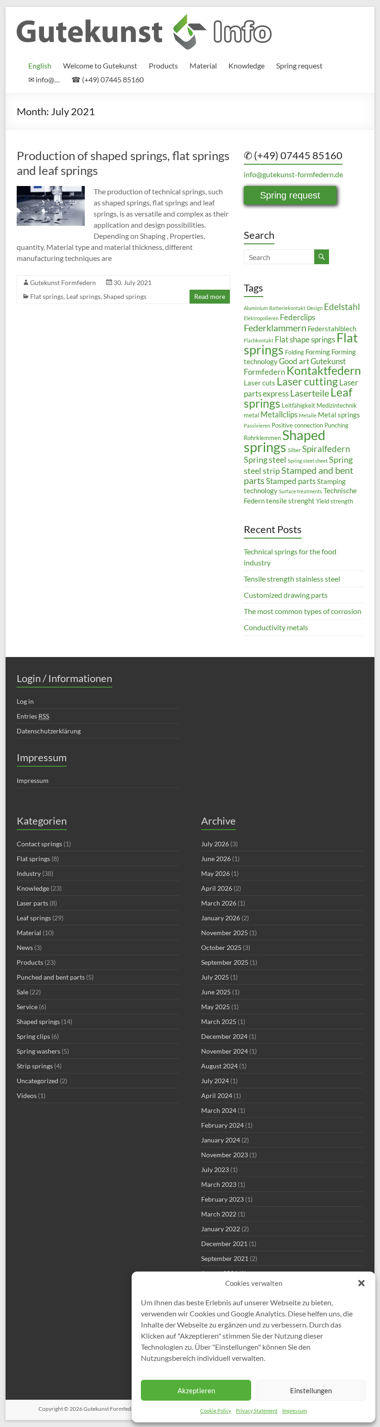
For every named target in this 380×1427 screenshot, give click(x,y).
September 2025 (224, 962)
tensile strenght (290, 500)
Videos (27, 1095)
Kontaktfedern (323, 370)
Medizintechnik (337, 405)
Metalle (308, 415)
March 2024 (218, 1110)
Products (163, 65)
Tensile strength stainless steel (292, 578)
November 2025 (224, 933)
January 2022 (220, 1229)
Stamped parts (291, 481)
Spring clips (33, 1036)
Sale (22, 992)
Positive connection (297, 425)
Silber (294, 450)
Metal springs (339, 414)
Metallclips (279, 414)
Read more (209, 296)
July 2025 (215, 977)
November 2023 (224, 1155)
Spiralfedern (326, 448)
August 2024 (219, 1066)
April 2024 (216, 1095)
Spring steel (265, 459)
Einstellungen (311, 1390)
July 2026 (215, 844)
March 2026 (218, 903)
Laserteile (309, 392)
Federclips (297, 317)
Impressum (294, 1411)
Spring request (299, 65)
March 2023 (218, 1184)
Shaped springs (124, 296)
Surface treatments (300, 491)
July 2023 (215, 1169)
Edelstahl (342, 306)
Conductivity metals (276, 627)
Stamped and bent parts (298, 475)
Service (27, 1007)
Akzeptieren (196, 1390)
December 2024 (224, 1036)
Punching (336, 425)
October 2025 (221, 947)
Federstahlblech (332, 328)
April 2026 (216, 888)
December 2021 (224, 1243)
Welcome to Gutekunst (100, 65)
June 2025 (216, 992)
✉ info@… (44, 79)
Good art (294, 361)
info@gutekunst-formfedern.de (293, 174)
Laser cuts (259, 382)
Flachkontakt (258, 340)
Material (203, 65)
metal (251, 415)
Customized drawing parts (286, 594)
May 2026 (215, 873)
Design (315, 308)
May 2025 (215, 1007)
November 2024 (224, 1051)
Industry (29, 873)
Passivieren (257, 425)
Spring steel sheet (308, 461)
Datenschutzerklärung (49, 731)
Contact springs (39, 844)
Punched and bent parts (51, 977)
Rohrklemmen (262, 437)
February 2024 (222, 1125)
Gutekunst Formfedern (63, 282)
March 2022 (218, 1214)
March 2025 (218, 1021)
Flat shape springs (305, 339)
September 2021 (224, 1258)
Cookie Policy (215, 1411)
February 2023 (222, 1199)
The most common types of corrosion (302, 611)
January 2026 (220, 918)
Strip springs (35, 1066)
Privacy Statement (257, 1411)
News (25, 947)
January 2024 (220, 1140)
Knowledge (246, 65)
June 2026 (216, 858)
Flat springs (46, 296)
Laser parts (32, 903)
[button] (361, 1283)
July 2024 (215, 1081)
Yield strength (334, 501)
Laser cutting (307, 381)
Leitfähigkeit (298, 405)
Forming (317, 351)
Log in (25, 701)
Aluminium (256, 308)
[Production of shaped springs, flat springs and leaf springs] (51, 190)
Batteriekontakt (287, 308)
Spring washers (38, 1051)
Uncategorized (37, 1081)
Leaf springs (83, 296)
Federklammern (275, 327)
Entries (33, 716)
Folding (294, 352)
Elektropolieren (261, 318)
